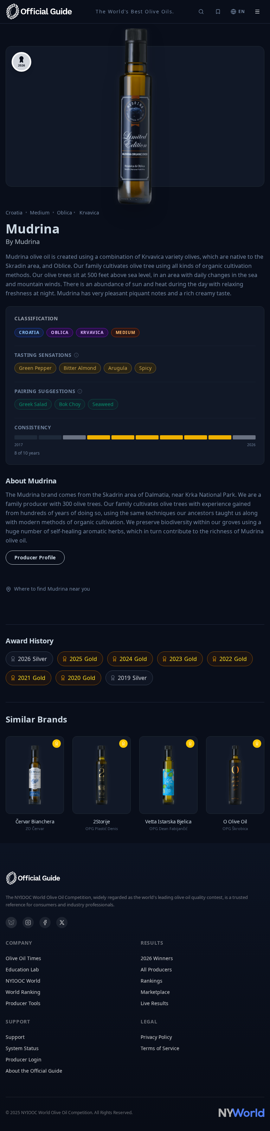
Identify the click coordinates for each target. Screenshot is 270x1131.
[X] (62, 922)
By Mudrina (23, 241)
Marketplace (155, 992)
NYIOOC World (23, 980)
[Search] (201, 12)
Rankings (151, 980)
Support (15, 1037)
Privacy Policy (156, 1037)
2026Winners (157, 958)
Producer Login (23, 1059)
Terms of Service (160, 1048)
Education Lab (22, 969)
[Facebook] (45, 922)
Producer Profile (35, 557)
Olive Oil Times (23, 958)
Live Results (154, 1003)
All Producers (156, 969)
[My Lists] (218, 12)
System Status (22, 1048)
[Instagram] (28, 922)
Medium (40, 212)
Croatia (14, 212)
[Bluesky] (11, 922)
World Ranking (23, 992)
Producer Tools (23, 1003)
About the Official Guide (34, 1070)
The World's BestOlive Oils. (135, 11)
